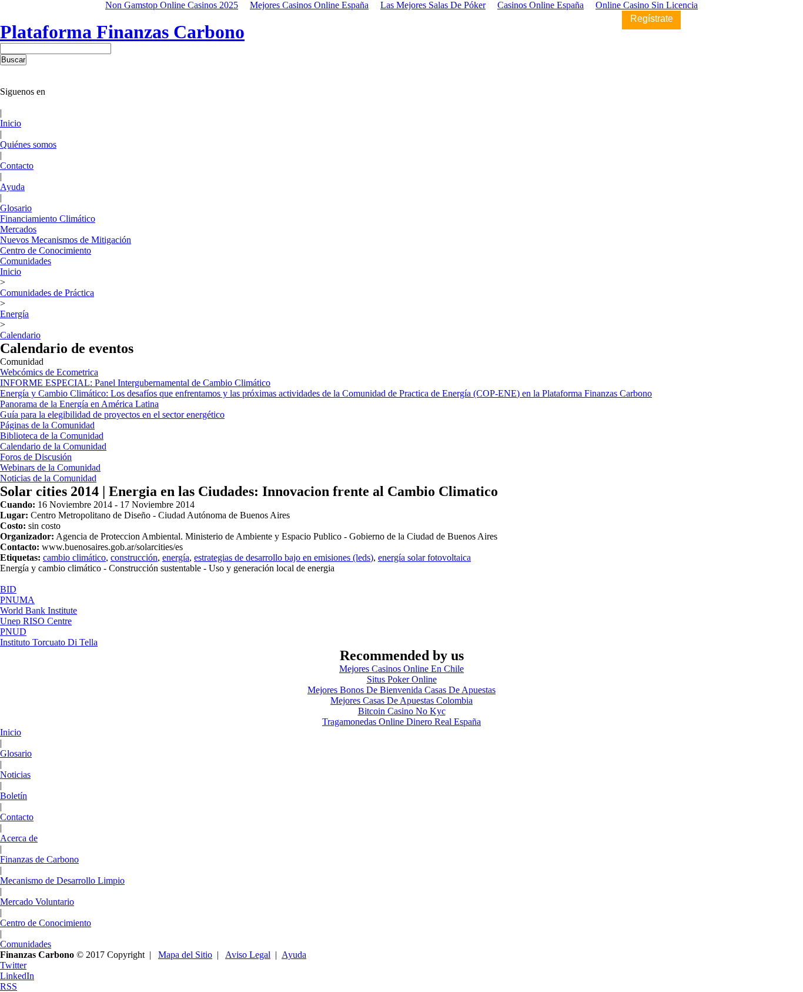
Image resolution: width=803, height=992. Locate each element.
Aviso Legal (247, 955)
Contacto (17, 166)
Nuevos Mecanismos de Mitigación (65, 240)
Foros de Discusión (36, 457)
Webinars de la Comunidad (50, 467)
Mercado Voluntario (37, 902)
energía (175, 557)
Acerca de (19, 838)
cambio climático (74, 557)
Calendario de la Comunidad (53, 446)
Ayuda (12, 187)
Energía (14, 314)
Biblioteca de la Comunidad (51, 436)
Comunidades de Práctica (47, 293)
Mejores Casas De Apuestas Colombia (401, 700)
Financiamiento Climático (47, 219)
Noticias (15, 775)
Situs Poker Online (402, 679)
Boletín (13, 796)
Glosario (16, 208)
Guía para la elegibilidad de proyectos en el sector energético (112, 415)
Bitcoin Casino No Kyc (402, 711)
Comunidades (25, 261)
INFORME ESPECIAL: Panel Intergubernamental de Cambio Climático (135, 383)
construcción (134, 557)
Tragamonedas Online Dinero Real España (401, 722)
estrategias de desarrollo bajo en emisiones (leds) (283, 557)
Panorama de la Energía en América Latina (79, 404)
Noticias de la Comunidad (48, 478)
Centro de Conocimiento (45, 250)
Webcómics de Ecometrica (49, 372)
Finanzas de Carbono (39, 859)
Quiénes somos (28, 144)
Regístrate (651, 19)
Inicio (10, 123)
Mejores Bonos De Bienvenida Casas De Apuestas (401, 690)
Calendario (20, 335)
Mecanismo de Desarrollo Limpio (62, 881)
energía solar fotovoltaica (424, 557)
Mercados (18, 229)
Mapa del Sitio (185, 955)
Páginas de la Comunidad (47, 425)
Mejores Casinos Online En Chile (401, 669)
